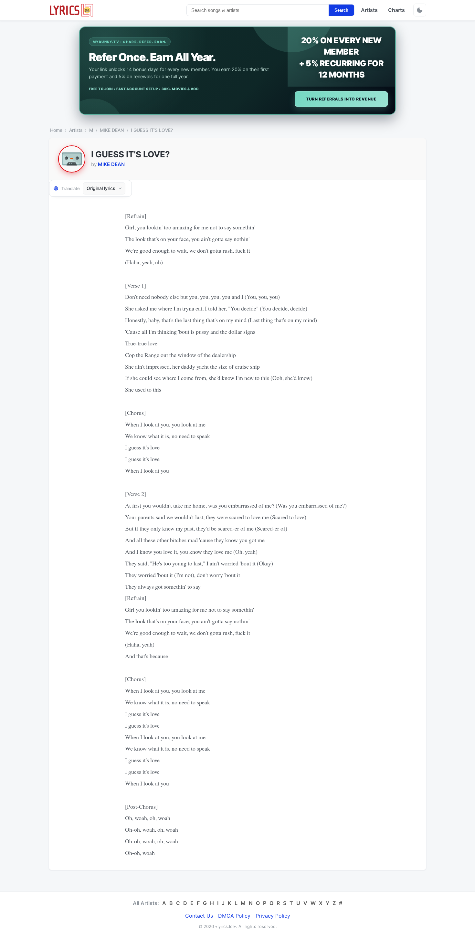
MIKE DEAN (112, 130)
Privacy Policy (273, 915)
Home (56, 130)
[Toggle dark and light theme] (419, 10)
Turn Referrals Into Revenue (341, 99)
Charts (396, 10)
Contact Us (199, 915)
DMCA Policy (234, 915)
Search (341, 10)
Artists (369, 10)
